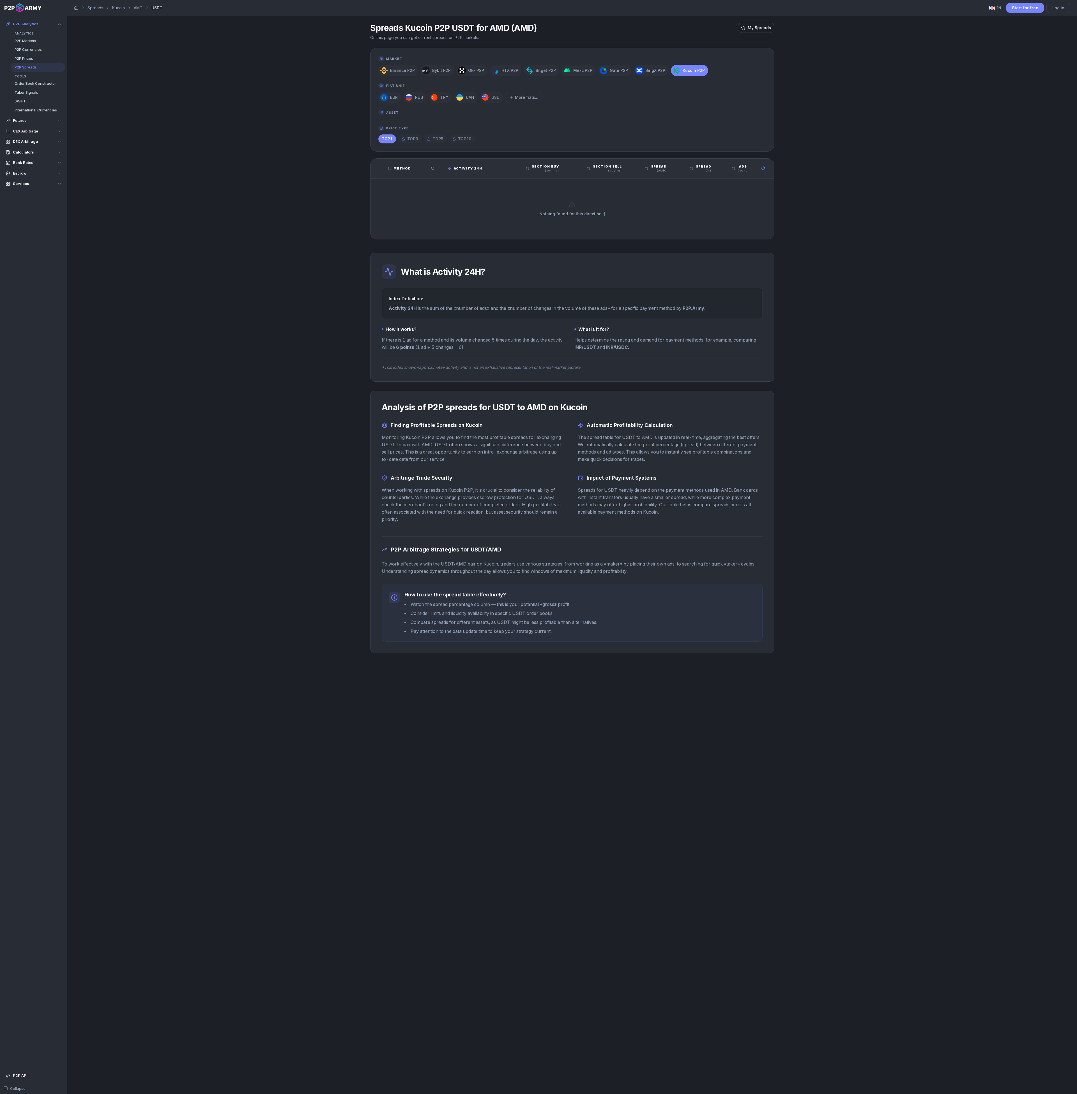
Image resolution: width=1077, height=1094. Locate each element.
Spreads (95, 7)
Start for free (1025, 7)
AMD (138, 7)
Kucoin (118, 7)
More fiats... (526, 97)
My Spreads (759, 27)
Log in (1058, 7)
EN (999, 7)
